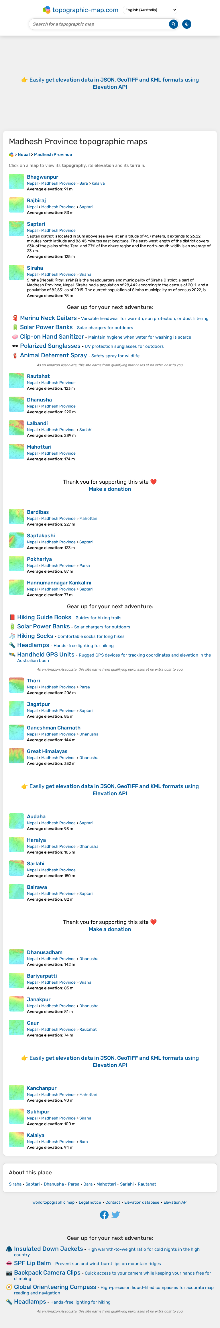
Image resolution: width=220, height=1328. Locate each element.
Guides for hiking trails (98, 617)
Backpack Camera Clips (47, 1272)
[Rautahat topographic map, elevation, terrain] (16, 382)
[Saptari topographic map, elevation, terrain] (16, 240)
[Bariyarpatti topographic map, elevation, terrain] (16, 982)
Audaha (36, 816)
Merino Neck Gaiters (48, 317)
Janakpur (39, 999)
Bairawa (37, 887)
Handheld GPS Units (45, 654)
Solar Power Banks (46, 327)
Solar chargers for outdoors (105, 327)
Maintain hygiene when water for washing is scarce (139, 337)
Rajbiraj (36, 200)
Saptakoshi (41, 535)
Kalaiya (98, 183)
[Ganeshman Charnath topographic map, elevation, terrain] (16, 733)
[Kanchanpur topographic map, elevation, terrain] (16, 1094)
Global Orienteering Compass (55, 1286)
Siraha (35, 268)
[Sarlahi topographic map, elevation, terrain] (16, 869)
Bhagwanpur (42, 177)
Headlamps (33, 644)
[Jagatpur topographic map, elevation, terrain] (16, 710)
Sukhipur (38, 1112)
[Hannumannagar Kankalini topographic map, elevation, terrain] (16, 588)
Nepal (32, 183)
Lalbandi (37, 423)
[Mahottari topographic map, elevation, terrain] (16, 453)
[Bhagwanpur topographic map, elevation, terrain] (16, 183)
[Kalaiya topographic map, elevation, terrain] (16, 1141)
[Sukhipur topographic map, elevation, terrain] (16, 1117)
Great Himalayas (47, 751)
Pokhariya (39, 559)
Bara (83, 183)
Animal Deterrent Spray (53, 355)
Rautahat (38, 376)
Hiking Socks (35, 635)
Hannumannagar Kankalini (59, 583)
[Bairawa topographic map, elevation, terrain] (16, 893)
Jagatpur (38, 704)
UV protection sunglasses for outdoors (124, 346)
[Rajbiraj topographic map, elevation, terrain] (16, 206)
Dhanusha (39, 400)
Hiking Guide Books (44, 617)
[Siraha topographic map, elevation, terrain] (16, 281)
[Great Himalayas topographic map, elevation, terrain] (16, 757)
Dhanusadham (44, 952)
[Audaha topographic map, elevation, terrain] (16, 822)
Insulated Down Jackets (48, 1248)
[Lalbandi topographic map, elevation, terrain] (16, 429)
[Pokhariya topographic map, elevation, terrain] (16, 565)
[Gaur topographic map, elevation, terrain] (16, 1029)
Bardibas (38, 512)
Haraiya (36, 840)
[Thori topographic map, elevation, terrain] (16, 686)
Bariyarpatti (42, 976)
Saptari (86, 206)
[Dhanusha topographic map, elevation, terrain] (16, 405)
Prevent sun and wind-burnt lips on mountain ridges (108, 1263)
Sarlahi (85, 429)
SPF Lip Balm (32, 1263)
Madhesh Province (58, 183)
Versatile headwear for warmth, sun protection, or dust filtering (145, 318)
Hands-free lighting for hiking (84, 645)
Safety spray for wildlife (115, 355)
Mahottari (39, 447)
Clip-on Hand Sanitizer (52, 336)
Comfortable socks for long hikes (91, 636)
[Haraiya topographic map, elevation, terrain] (16, 846)
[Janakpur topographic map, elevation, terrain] (16, 1005)
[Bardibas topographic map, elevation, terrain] (16, 518)
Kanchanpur (42, 1088)
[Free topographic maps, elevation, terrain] (11, 154)
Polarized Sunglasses (50, 345)
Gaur (33, 1023)
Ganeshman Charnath (53, 728)
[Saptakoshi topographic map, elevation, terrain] (16, 541)
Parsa (84, 565)
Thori (33, 680)
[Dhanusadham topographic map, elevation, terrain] (16, 958)
